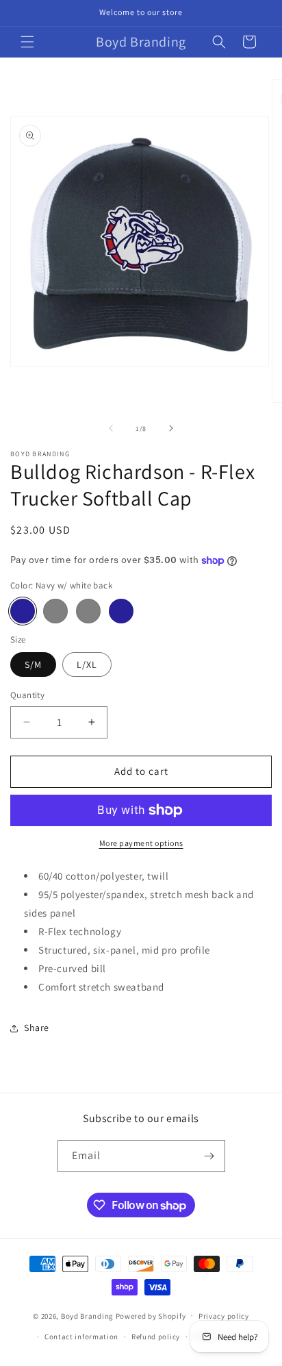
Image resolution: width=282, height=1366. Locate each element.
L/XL (87, 664)
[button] (27, 42)
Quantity (27, 695)
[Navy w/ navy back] (121, 611)
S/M (33, 664)
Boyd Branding (87, 1315)
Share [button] (36, 1027)
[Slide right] (171, 428)
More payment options (141, 843)
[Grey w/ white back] (88, 611)
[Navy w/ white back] (22, 611)
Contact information (81, 1336)
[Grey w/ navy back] (55, 611)
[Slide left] (111, 428)
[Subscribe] (209, 1156)
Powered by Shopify (151, 1315)
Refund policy (155, 1336)
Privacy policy (223, 1316)
